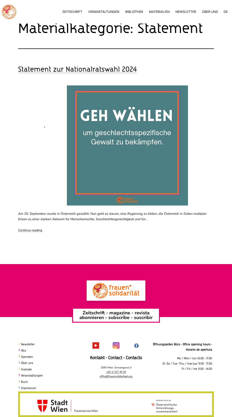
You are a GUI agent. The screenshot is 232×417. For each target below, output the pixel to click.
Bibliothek (134, 12)
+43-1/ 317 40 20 (116, 372)
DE (226, 12)
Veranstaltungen (103, 12)
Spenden (27, 357)
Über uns (210, 12)
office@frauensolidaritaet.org (116, 376)
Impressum (28, 388)
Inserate (26, 369)
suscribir (143, 317)
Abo (23, 350)
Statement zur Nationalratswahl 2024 (77, 70)
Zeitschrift (72, 12)
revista (142, 313)
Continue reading (30, 230)
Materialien (159, 12)
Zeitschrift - (96, 313)
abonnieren (91, 317)
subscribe (118, 317)
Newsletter (185, 12)
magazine (120, 313)
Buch (24, 382)
